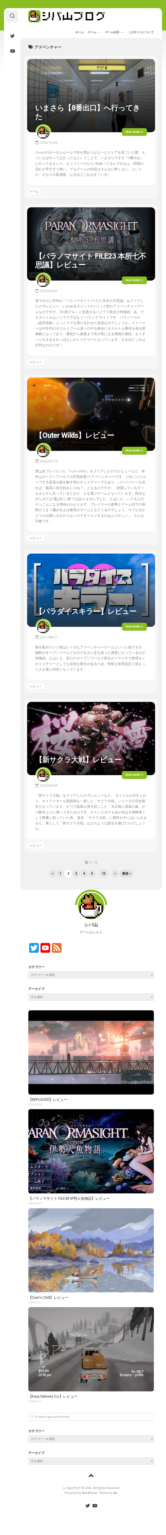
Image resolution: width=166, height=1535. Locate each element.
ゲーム (92, 32)
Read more (133, 131)
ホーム (79, 32)
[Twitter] (12, 36)
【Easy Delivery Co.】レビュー (53, 1396)
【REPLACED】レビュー (47, 1099)
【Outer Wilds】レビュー (74, 435)
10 (103, 873)
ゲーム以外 (112, 32)
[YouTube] (12, 51)
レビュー (36, 362)
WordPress (89, 1493)
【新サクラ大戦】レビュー (78, 759)
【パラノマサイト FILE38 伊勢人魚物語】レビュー (69, 1198)
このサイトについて (141, 32)
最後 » (126, 873)
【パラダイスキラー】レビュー (85, 611)
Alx (115, 1493)
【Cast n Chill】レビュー (48, 1297)
